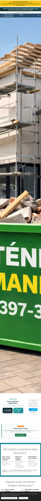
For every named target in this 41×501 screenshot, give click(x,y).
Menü (39, 15)
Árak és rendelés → (20, 435)
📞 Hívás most (33, 409)
